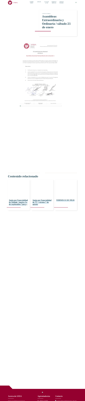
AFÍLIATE (39, 1)
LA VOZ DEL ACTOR (46, 2)
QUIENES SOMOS (31, 2)
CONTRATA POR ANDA (61, 2)
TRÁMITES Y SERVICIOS (54, 2)
